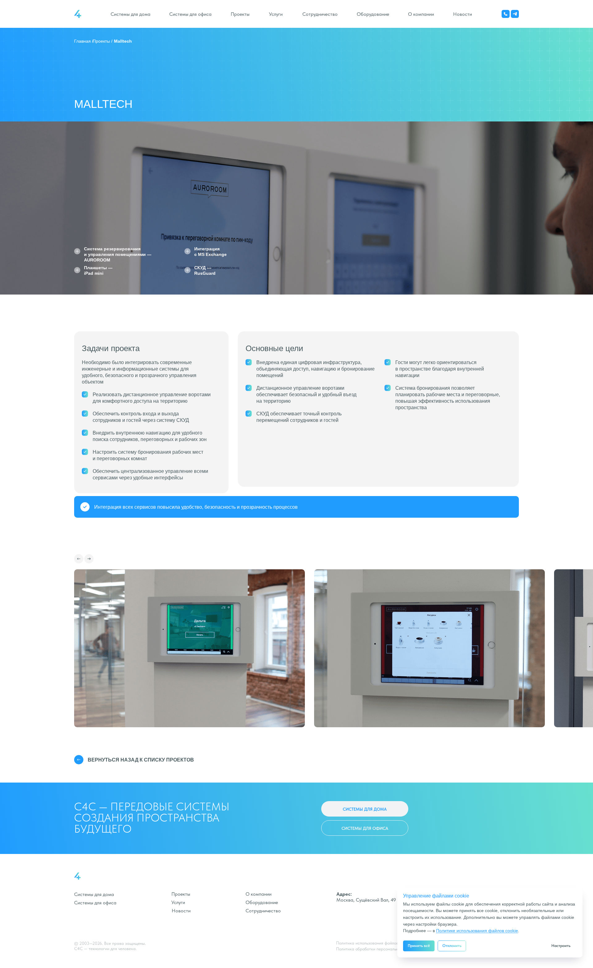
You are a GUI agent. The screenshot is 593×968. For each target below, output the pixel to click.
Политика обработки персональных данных (377, 948)
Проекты (240, 14)
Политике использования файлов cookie (477, 930)
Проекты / (102, 41)
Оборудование (373, 14)
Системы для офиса (190, 14)
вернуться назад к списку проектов (141, 759)
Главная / (83, 41)
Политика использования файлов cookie (373, 942)
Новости (462, 14)
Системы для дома (130, 14)
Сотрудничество (320, 14)
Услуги (276, 14)
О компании (421, 14)
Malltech (123, 41)
